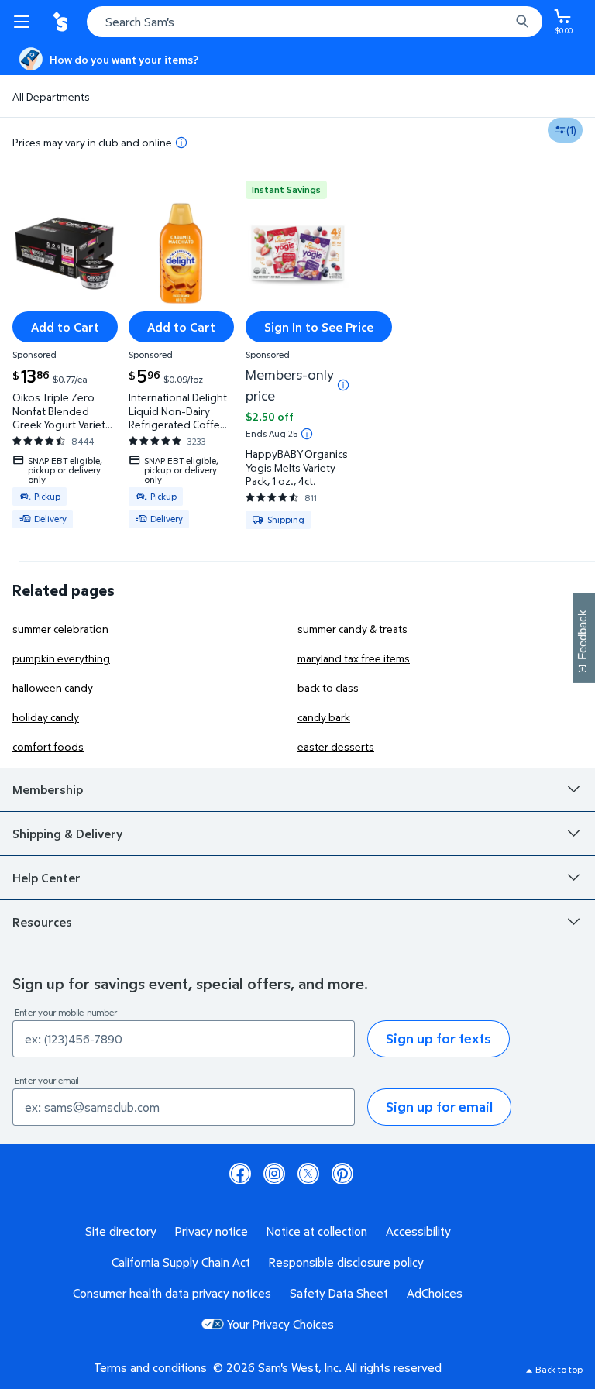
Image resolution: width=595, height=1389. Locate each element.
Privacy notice (211, 1230)
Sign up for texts (438, 1038)
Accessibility (418, 1230)
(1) (571, 129)
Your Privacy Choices (280, 1323)
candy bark (324, 717)
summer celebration (60, 628)
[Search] (522, 21)
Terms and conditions (150, 1367)
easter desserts (336, 746)
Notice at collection (317, 1230)
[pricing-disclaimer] (181, 142)
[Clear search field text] (502, 21)
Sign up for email (439, 1106)
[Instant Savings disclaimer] (307, 434)
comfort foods (48, 746)
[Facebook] (240, 1173)
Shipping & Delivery (67, 833)
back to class (328, 687)
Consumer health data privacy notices (172, 1292)
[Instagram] (274, 1173)
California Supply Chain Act (181, 1261)
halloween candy (52, 687)
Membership (47, 789)
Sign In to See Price (318, 326)
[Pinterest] (342, 1173)
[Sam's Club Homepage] (62, 22)
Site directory (120, 1230)
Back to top (559, 1369)
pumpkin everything (61, 658)
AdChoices (435, 1292)
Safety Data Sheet (339, 1292)
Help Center (46, 877)
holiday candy (45, 717)
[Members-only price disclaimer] (343, 385)
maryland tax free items (354, 658)
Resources (42, 921)
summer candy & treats (353, 628)
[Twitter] (308, 1173)
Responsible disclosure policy (346, 1261)
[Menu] (24, 21)
